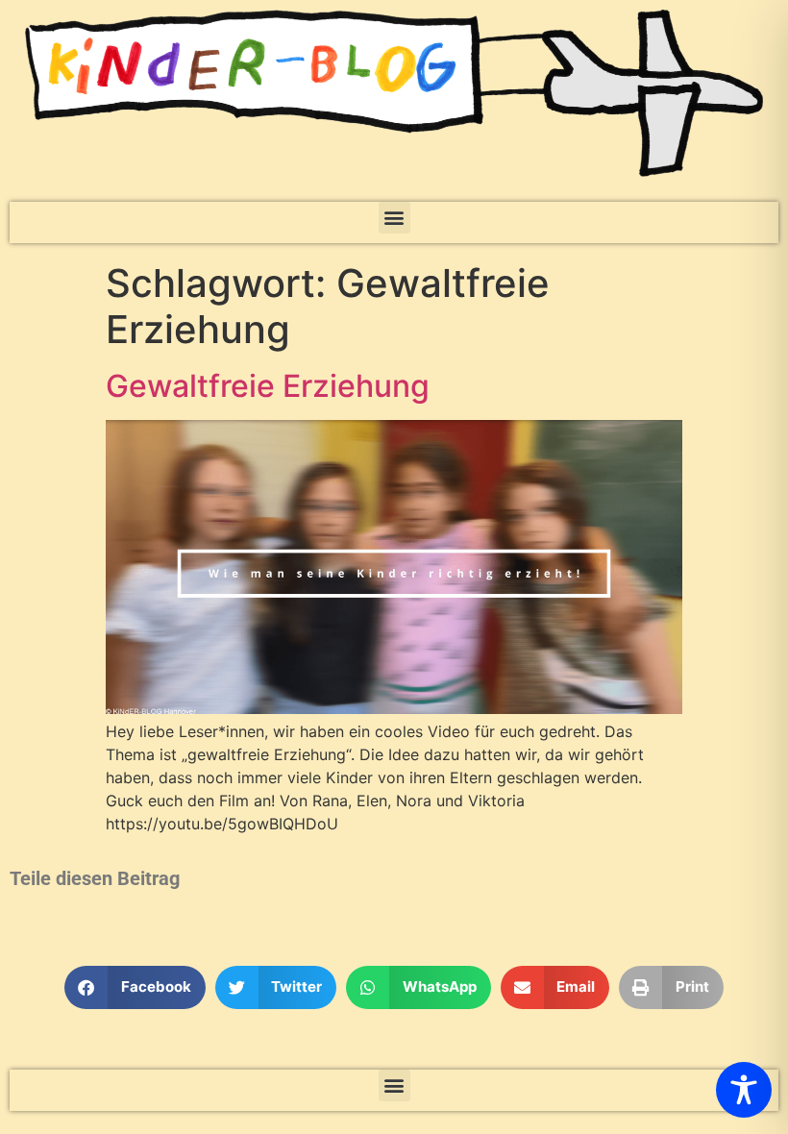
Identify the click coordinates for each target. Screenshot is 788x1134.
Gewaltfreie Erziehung (268, 386)
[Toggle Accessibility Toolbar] (744, 1090)
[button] (394, 218)
